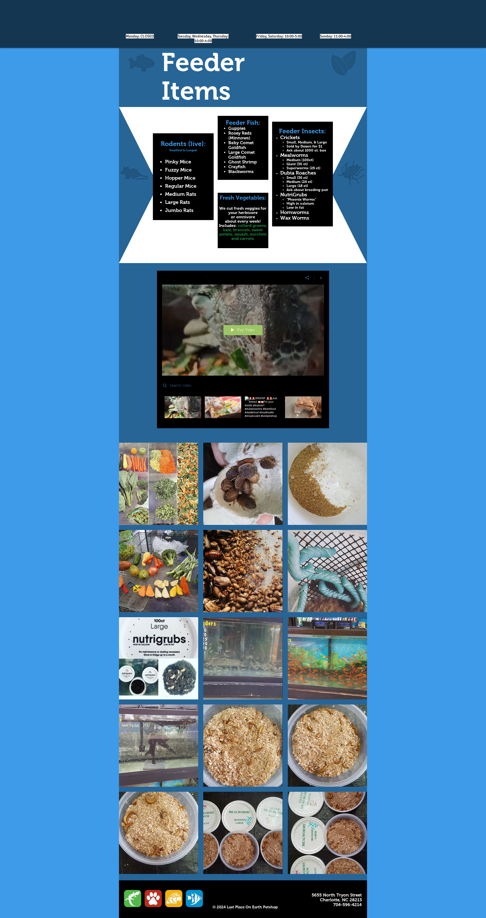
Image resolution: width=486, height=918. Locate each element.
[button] (158, 484)
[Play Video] (183, 407)
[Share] (307, 278)
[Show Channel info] (319, 278)
